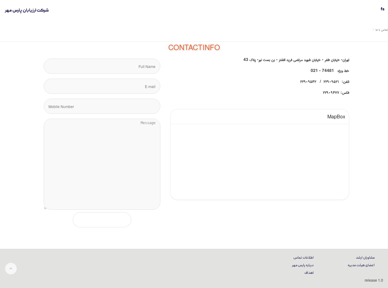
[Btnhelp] (382, 38)
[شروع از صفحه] (11, 269)
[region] (259, 154)
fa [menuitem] (382, 9)
